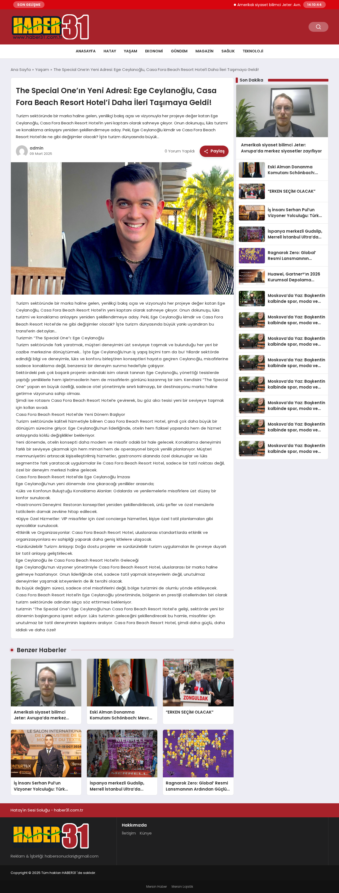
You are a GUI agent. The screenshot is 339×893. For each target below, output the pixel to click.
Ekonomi (154, 51)
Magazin (204, 51)
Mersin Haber (156, 886)
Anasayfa (86, 51)
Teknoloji (253, 51)
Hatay (110, 51)
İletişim (129, 833)
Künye (146, 833)
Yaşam (130, 51)
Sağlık (228, 51)
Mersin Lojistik (182, 886)
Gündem (179, 51)
